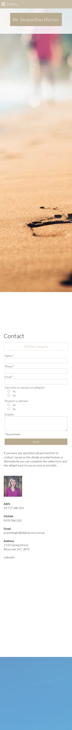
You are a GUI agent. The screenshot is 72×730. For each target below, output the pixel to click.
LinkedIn (9, 557)
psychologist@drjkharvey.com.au (24, 532)
